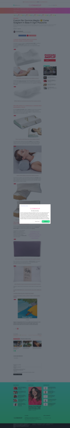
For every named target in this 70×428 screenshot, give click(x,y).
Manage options (37, 221)
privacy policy (45, 218)
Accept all (46, 221)
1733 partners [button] (25, 212)
